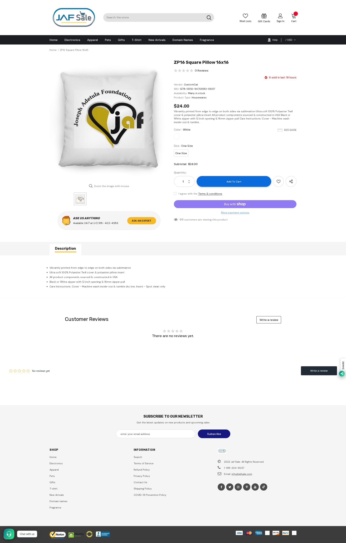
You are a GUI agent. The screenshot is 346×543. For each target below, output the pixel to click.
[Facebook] (221, 487)
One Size (181, 153)
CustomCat (191, 84)
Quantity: (180, 172)
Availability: (180, 93)
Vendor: (178, 84)
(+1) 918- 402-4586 (106, 223)
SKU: (176, 88)
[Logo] (74, 17)
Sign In (280, 21)
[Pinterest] (246, 487)
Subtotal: (180, 164)
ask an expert (142, 220)
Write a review (269, 320)
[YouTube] (255, 487)
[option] (109, 120)
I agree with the (188, 193)
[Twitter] (229, 487)
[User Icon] (280, 15)
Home (53, 50)
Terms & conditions (210, 193)
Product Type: (182, 97)
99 (181, 219)
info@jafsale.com (242, 474)
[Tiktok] (263, 487)
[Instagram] (238, 487)
